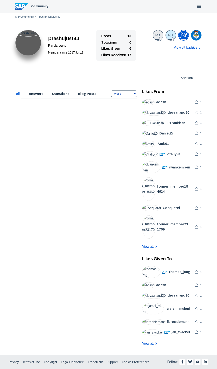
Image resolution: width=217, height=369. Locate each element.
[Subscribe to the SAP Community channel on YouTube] (197, 361)
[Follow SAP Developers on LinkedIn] (205, 361)
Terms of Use (31, 362)
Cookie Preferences (135, 362)
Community (39, 6)
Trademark (95, 362)
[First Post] (158, 35)
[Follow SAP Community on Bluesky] (190, 361)
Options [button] (187, 77)
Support (112, 362)
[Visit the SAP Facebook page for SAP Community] (182, 361)
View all (148, 246)
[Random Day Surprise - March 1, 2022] (196, 35)
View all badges (185, 47)
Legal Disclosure (72, 362)
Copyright (50, 362)
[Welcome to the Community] (183, 35)
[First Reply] (171, 35)
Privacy (14, 362)
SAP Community (24, 17)
